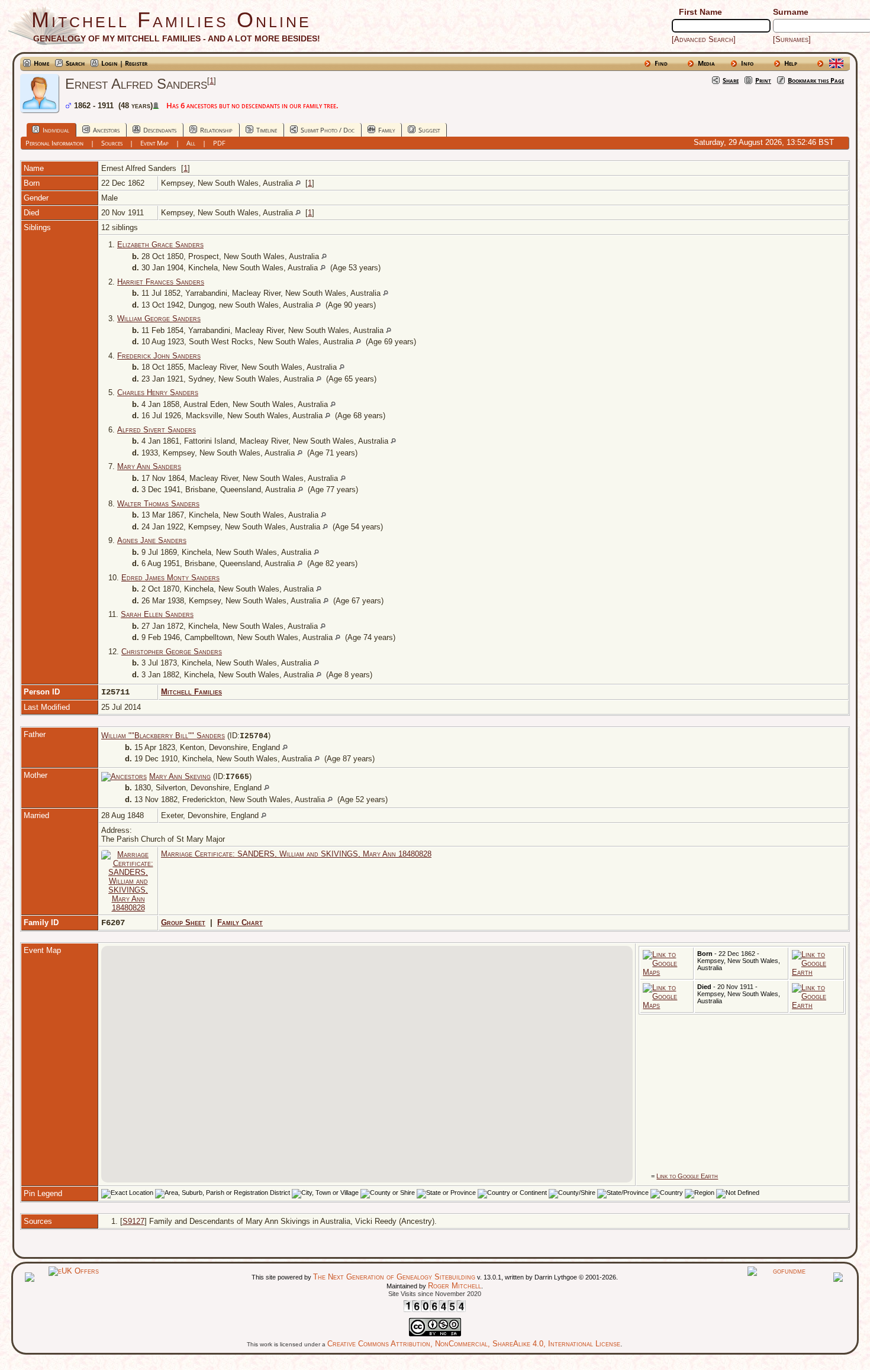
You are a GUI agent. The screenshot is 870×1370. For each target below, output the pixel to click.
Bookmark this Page (816, 80)
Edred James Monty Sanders (170, 577)
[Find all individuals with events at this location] (298, 183)
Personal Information (54, 142)
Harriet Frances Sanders (160, 281)
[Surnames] (792, 39)
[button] (367, 1057)
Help (790, 63)
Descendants (159, 129)
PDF (219, 142)
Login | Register (124, 63)
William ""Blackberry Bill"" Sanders (163, 735)
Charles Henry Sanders (157, 392)
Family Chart (240, 922)
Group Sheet (183, 922)
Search (75, 63)
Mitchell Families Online (171, 20)
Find (661, 63)
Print (763, 80)
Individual (56, 129)
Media (706, 63)
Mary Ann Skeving (180, 776)
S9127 (133, 1221)
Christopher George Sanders (171, 651)
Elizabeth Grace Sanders (160, 244)
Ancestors (106, 129)
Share (731, 80)
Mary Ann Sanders (149, 466)
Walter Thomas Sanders (158, 503)
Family (386, 129)
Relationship (216, 129)
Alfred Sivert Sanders (156, 429)
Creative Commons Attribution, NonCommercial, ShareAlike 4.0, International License (473, 1343)
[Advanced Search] (704, 39)
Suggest (429, 129)
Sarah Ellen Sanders (157, 614)
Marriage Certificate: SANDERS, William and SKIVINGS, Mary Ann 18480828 (296, 853)
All (190, 142)
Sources (112, 142)
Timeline (266, 129)
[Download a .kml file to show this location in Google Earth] (816, 972)
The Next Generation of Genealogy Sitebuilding (394, 1276)
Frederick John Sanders (159, 355)
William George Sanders (159, 318)
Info (747, 63)
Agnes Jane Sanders (151, 540)
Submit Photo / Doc (328, 129)
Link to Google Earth (687, 1176)
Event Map (154, 142)
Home (41, 63)
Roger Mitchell (454, 1285)
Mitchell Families (191, 691)
